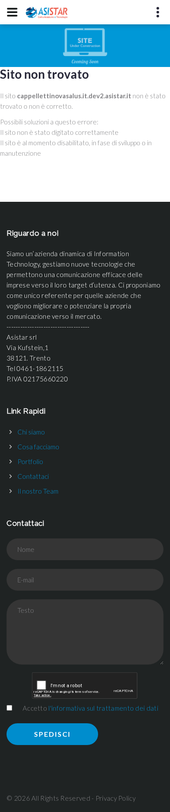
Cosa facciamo (38, 447)
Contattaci (33, 476)
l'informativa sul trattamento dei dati (103, 708)
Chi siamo (31, 432)
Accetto (90, 708)
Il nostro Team (37, 491)
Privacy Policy (115, 798)
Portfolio (30, 461)
